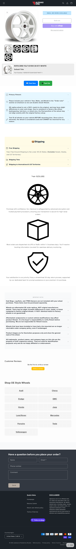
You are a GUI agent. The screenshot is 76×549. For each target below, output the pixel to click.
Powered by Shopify (25, 542)
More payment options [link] (57, 30)
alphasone (17, 542)
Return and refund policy (35, 507)
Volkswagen (21, 432)
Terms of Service (32, 512)
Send (14, 485)
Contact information (65, 544)
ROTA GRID (40, 176)
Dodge (21, 399)
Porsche (21, 424)
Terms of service (56, 542)
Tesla (54, 424)
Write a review (38, 369)
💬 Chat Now (31, 83)
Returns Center (32, 503)
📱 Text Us (45, 83)
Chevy (55, 391)
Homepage (30, 499)
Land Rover (21, 415)
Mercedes (54, 415)
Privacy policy (46, 542)
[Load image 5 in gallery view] (8, 57)
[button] (4, 3)
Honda (21, 407)
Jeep (55, 407)
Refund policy (37, 542)
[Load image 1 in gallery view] (8, 49)
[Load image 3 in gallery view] (25, 49)
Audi (21, 391)
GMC (55, 399)
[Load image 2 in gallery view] (17, 49)
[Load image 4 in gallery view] (34, 49)
